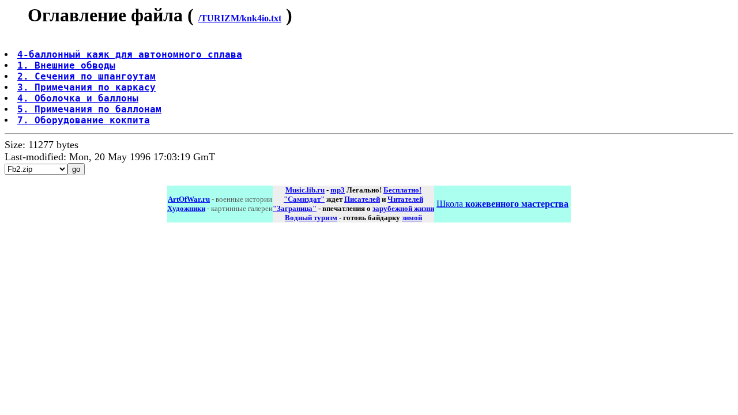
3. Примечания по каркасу (86, 87)
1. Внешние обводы (66, 65)
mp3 (337, 190)
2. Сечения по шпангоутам (86, 76)
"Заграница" (295, 208)
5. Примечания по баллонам (89, 109)
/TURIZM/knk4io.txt (239, 18)
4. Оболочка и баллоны (77, 98)
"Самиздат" (304, 199)
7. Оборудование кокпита (83, 120)
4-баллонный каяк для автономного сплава (129, 54)
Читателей (405, 199)
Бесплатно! (402, 190)
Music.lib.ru (305, 190)
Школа (502, 204)
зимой (412, 217)
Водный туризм (311, 217)
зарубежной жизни (403, 208)
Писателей (362, 199)
